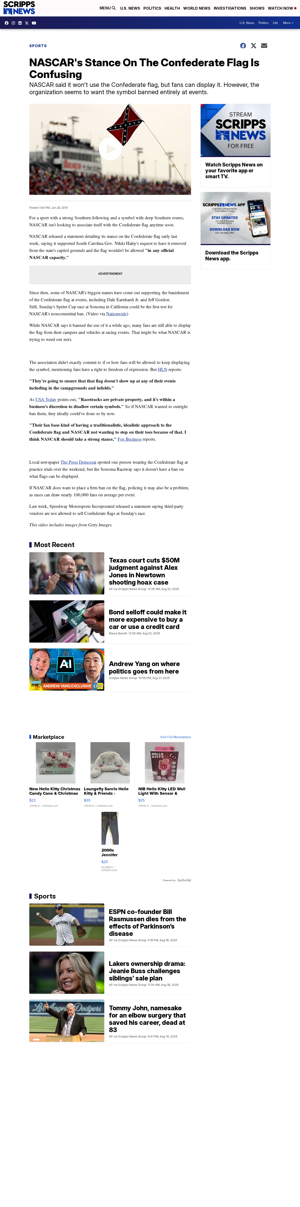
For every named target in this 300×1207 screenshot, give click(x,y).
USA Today (45, 399)
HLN (162, 369)
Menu (106, 8)
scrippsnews (8, 23)
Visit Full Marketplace (175, 737)
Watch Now (281, 8)
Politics (152, 8)
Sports (38, 45)
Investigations (230, 8)
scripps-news (21, 23)
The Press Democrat (78, 462)
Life (275, 22)
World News (196, 8)
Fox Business (130, 439)
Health (172, 8)
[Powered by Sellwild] (184, 880)
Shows (257, 8)
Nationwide (116, 313)
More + (288, 22)
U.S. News (130, 8)
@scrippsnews (35, 23)
